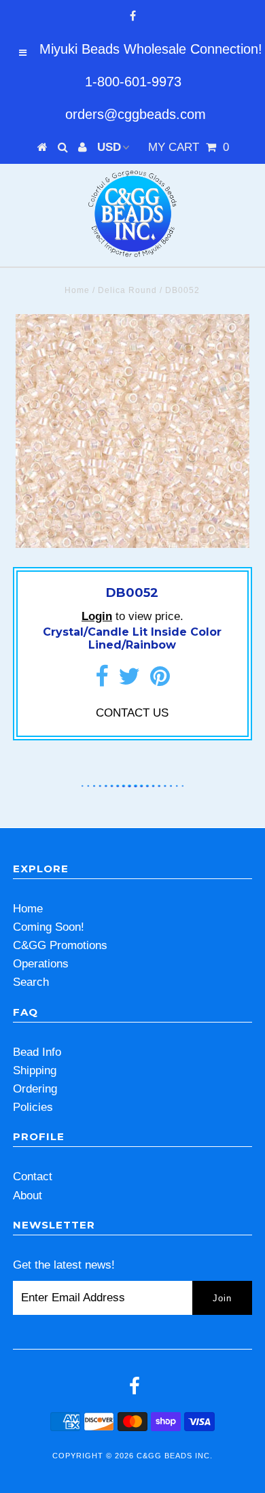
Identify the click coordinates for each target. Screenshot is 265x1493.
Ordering (35, 1088)
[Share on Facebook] (101, 680)
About (27, 1195)
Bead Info (37, 1052)
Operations (41, 963)
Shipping (34, 1070)
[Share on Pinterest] (160, 680)
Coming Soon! (48, 927)
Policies (33, 1107)
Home (77, 290)
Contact (32, 1176)
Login (97, 616)
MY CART (188, 147)
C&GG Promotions (60, 945)
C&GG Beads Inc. (175, 1456)
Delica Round (127, 290)
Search (31, 982)
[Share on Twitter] (129, 680)
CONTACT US (132, 712)
